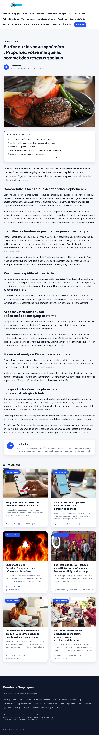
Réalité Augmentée (12, 24)
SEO (70, 13)
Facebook (62, 19)
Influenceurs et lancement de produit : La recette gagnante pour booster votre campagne (22, 633)
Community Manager (56, 13)
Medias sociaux (37, 13)
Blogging (16, 13)
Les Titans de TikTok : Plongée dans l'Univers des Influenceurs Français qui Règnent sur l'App (71, 568)
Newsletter (80, 13)
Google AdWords (77, 19)
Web (25, 13)
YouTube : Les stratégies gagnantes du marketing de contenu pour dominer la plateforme (68, 635)
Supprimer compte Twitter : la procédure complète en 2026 (22, 504)
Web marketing (28, 19)
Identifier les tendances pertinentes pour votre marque (32, 143)
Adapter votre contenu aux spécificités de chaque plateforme (35, 150)
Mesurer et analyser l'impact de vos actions (28, 154)
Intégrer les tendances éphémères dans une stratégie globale (35, 158)
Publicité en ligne (11, 19)
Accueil (6, 13)
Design (35, 24)
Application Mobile (46, 19)
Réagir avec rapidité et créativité (23, 147)
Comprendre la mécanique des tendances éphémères (32, 139)
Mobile (26, 24)
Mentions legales (47, 708)
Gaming (56, 24)
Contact (80, 24)
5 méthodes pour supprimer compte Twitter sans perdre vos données (69, 505)
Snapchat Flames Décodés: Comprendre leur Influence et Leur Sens (21, 568)
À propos (67, 24)
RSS (58, 708)
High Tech (46, 24)
